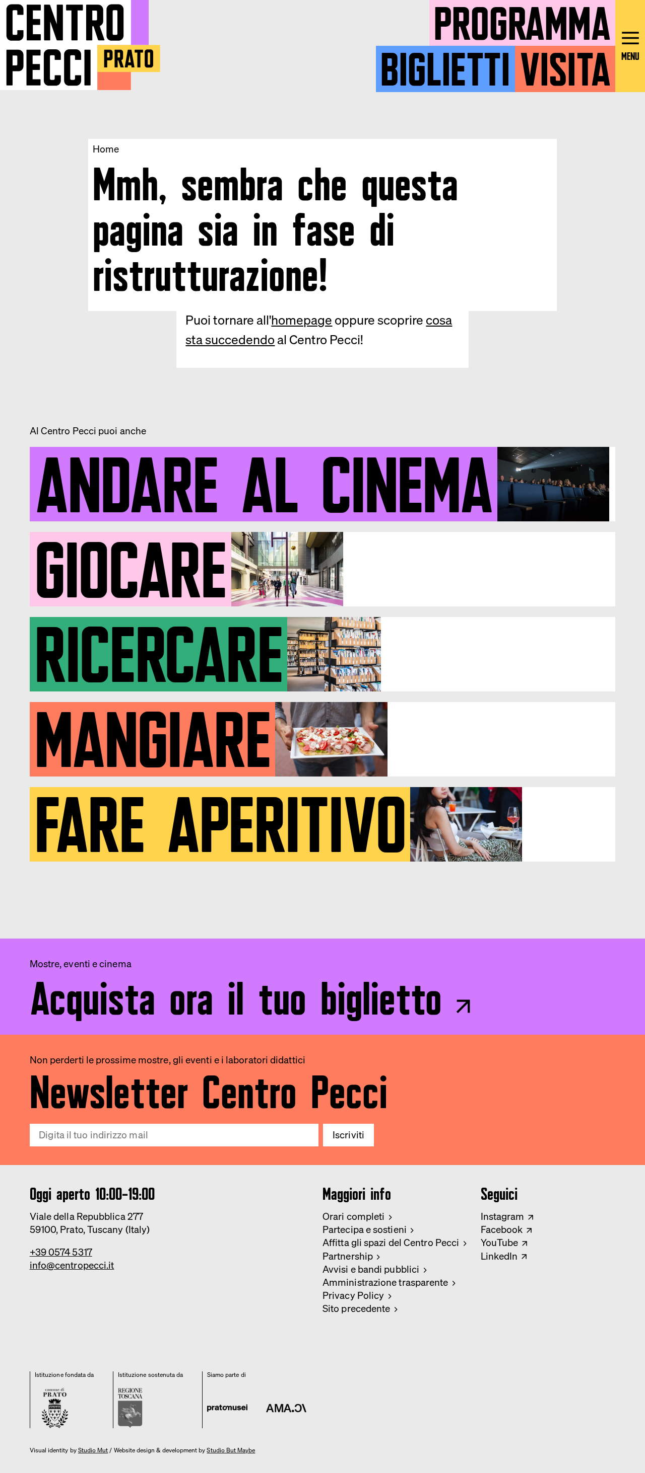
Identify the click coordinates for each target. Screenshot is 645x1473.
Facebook (502, 1229)
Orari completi (353, 1216)
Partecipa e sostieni (364, 1229)
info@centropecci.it (72, 1265)
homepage (301, 320)
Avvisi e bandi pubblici (370, 1269)
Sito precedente (356, 1308)
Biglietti (445, 64)
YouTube (500, 1242)
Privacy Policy (353, 1295)
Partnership (347, 1256)
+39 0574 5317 (61, 1252)
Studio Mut (93, 1450)
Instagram (503, 1216)
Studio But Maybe (231, 1450)
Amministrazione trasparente (385, 1282)
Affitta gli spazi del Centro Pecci (390, 1242)
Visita (565, 64)
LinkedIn (499, 1256)
